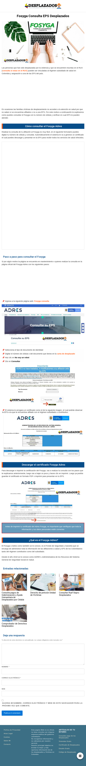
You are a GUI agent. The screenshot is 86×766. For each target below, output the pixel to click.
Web (3, 689)
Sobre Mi (7, 740)
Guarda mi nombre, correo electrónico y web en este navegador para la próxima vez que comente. (42, 704)
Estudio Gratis (64, 748)
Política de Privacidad (12, 730)
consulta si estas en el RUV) (14, 71)
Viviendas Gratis (65, 741)
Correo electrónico (11, 678)
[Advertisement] (43, 92)
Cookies (7, 737)
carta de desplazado (66, 354)
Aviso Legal (8, 733)
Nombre (5, 667)
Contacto (7, 744)
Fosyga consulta (41, 301)
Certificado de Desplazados (69, 745)
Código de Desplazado (67, 752)
